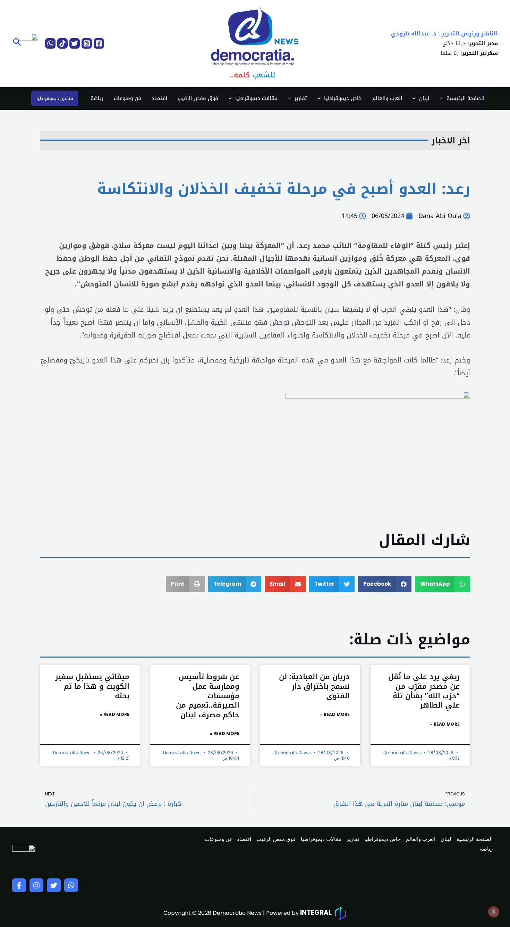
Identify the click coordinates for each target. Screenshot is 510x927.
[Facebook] (99, 43)
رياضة (97, 98)
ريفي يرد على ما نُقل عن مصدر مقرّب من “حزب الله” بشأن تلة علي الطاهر (424, 691)
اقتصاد (159, 98)
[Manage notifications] (493, 911)
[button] (16, 43)
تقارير (301, 98)
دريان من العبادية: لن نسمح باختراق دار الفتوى (314, 686)
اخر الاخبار (451, 140)
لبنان (424, 98)
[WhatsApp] (50, 43)
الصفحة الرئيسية (465, 98)
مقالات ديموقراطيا (256, 98)
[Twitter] (74, 43)
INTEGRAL (316, 912)
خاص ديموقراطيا (343, 98)
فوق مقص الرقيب (198, 98)
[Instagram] (87, 43)
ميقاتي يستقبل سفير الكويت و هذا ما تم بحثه (92, 686)
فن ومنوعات (127, 98)
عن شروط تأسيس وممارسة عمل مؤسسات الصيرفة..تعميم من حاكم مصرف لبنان (207, 695)
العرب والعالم (387, 98)
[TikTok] (62, 43)
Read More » (445, 724)
